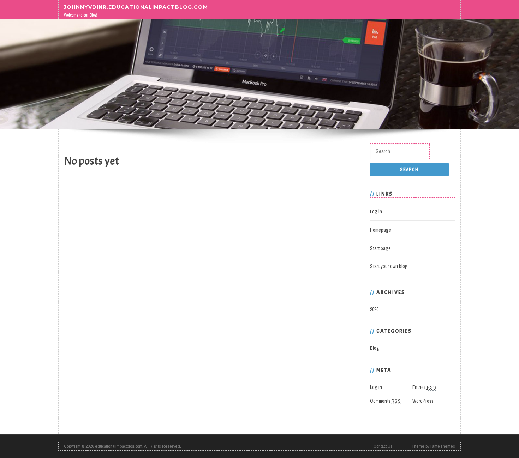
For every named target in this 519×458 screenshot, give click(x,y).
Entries (424, 387)
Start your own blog (389, 266)
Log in (376, 211)
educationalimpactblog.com (118, 446)
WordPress (423, 401)
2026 (374, 309)
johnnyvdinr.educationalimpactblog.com (136, 7)
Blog (374, 348)
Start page (380, 248)
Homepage (380, 230)
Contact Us (383, 446)
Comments (385, 401)
